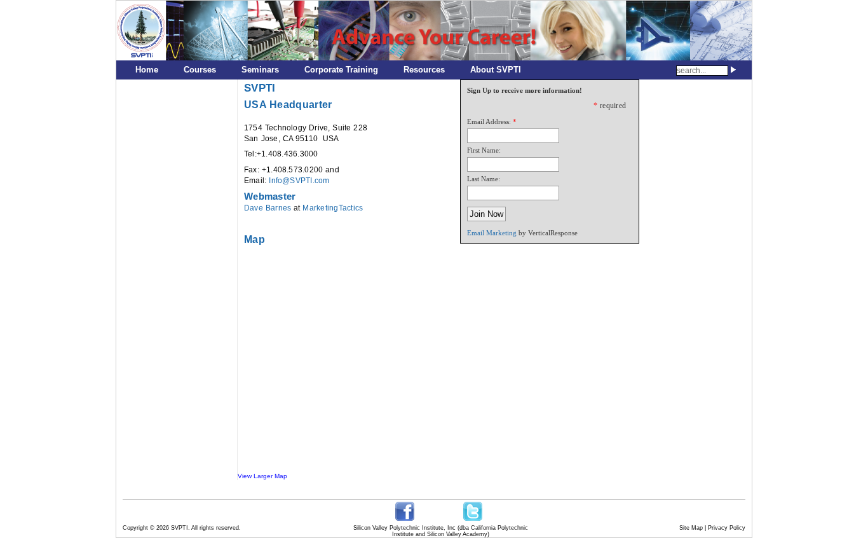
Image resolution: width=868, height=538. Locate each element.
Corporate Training (341, 69)
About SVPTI (495, 69)
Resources (424, 69)
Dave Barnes (267, 207)
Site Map (691, 528)
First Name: (484, 150)
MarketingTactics (332, 207)
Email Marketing (492, 233)
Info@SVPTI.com (299, 180)
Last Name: (483, 179)
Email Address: (489, 121)
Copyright (135, 528)
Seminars (260, 69)
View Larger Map (262, 475)
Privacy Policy (726, 528)
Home (146, 69)
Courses (200, 69)
